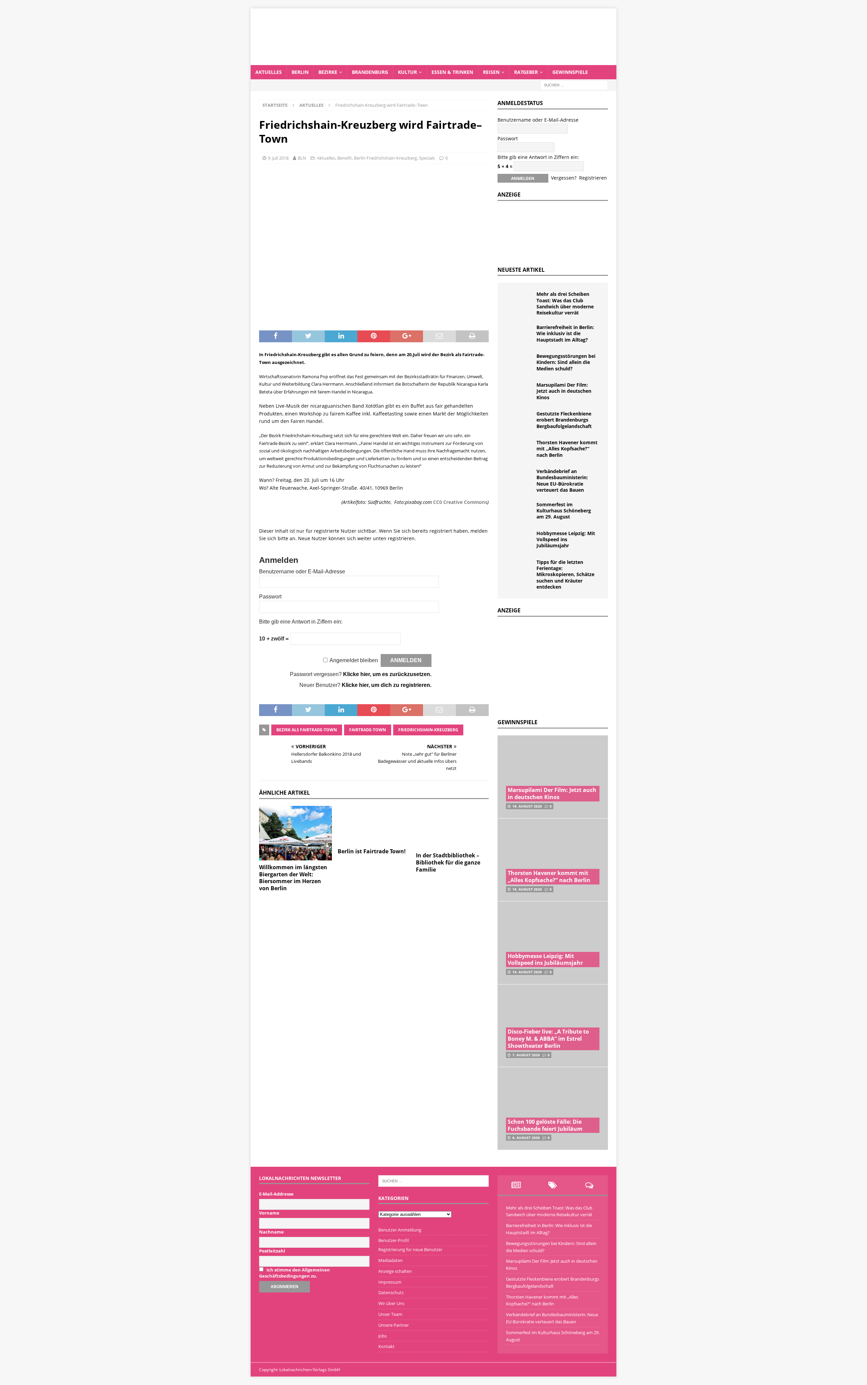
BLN (302, 158)
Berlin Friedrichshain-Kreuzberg (385, 158)
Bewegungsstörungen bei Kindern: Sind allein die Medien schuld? (565, 362)
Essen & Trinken (452, 72)
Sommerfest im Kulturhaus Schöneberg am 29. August (563, 510)
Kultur (407, 72)
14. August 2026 (527, 972)
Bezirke (327, 72)
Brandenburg (370, 72)
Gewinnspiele (570, 72)
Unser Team (390, 1314)
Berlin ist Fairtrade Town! (372, 851)
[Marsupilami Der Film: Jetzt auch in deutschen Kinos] (519, 392)
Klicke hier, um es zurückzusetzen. (387, 674)
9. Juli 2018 (278, 158)
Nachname (271, 1232)
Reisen (491, 72)
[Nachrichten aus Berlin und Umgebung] (433, 61)
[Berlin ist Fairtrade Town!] (374, 825)
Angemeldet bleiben (354, 660)
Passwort (270, 596)
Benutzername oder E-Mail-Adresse (302, 571)
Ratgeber (526, 72)
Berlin (300, 72)
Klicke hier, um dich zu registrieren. (386, 685)
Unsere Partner (393, 1325)
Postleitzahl (272, 1251)
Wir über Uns (391, 1303)
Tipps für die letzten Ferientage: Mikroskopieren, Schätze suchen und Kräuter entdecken (565, 574)
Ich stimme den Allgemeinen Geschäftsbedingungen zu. (294, 1273)
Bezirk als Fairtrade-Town (306, 730)
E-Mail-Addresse (276, 1194)
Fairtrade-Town (367, 730)
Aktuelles (268, 72)
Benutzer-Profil (393, 1240)
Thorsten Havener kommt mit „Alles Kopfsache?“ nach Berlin (566, 448)
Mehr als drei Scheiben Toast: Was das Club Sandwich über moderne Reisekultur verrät (565, 303)
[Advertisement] (548, 666)
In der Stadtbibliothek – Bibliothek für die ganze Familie (448, 862)
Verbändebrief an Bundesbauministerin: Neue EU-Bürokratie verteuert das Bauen (562, 480)
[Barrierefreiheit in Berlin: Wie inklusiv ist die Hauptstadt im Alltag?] (519, 334)
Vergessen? (563, 178)
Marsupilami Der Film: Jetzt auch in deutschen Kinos (563, 391)
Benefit (344, 158)
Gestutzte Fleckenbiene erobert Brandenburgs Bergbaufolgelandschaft (564, 419)
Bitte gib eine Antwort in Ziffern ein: (300, 622)
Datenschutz (391, 1292)
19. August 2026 (527, 806)
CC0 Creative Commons (460, 502)
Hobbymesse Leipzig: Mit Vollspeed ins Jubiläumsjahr (565, 539)
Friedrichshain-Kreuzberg (428, 730)
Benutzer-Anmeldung (399, 1230)
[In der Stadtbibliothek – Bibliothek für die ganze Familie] (452, 827)
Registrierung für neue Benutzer (410, 1249)
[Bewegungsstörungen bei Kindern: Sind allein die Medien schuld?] (519, 363)
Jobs (382, 1336)
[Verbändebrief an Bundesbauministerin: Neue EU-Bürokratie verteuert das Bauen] (519, 478)
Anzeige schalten (395, 1271)
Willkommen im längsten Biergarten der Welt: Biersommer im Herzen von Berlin (293, 877)
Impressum (389, 1282)
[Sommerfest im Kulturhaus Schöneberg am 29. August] (519, 512)
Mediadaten (390, 1260)
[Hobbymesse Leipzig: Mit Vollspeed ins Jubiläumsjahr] (519, 540)
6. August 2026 (526, 1137)
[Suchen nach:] (574, 84)
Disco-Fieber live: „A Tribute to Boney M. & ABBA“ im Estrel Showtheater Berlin (548, 1039)
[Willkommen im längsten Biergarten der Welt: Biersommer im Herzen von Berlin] (295, 833)
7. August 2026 (526, 1055)
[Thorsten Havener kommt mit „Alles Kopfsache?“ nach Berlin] (519, 450)
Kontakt (386, 1346)
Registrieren (593, 178)
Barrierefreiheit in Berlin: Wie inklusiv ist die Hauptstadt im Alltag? (565, 333)
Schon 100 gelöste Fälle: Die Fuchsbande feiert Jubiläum (545, 1125)
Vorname (269, 1213)
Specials (427, 158)
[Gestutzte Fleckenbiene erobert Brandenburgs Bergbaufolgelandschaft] (519, 421)
